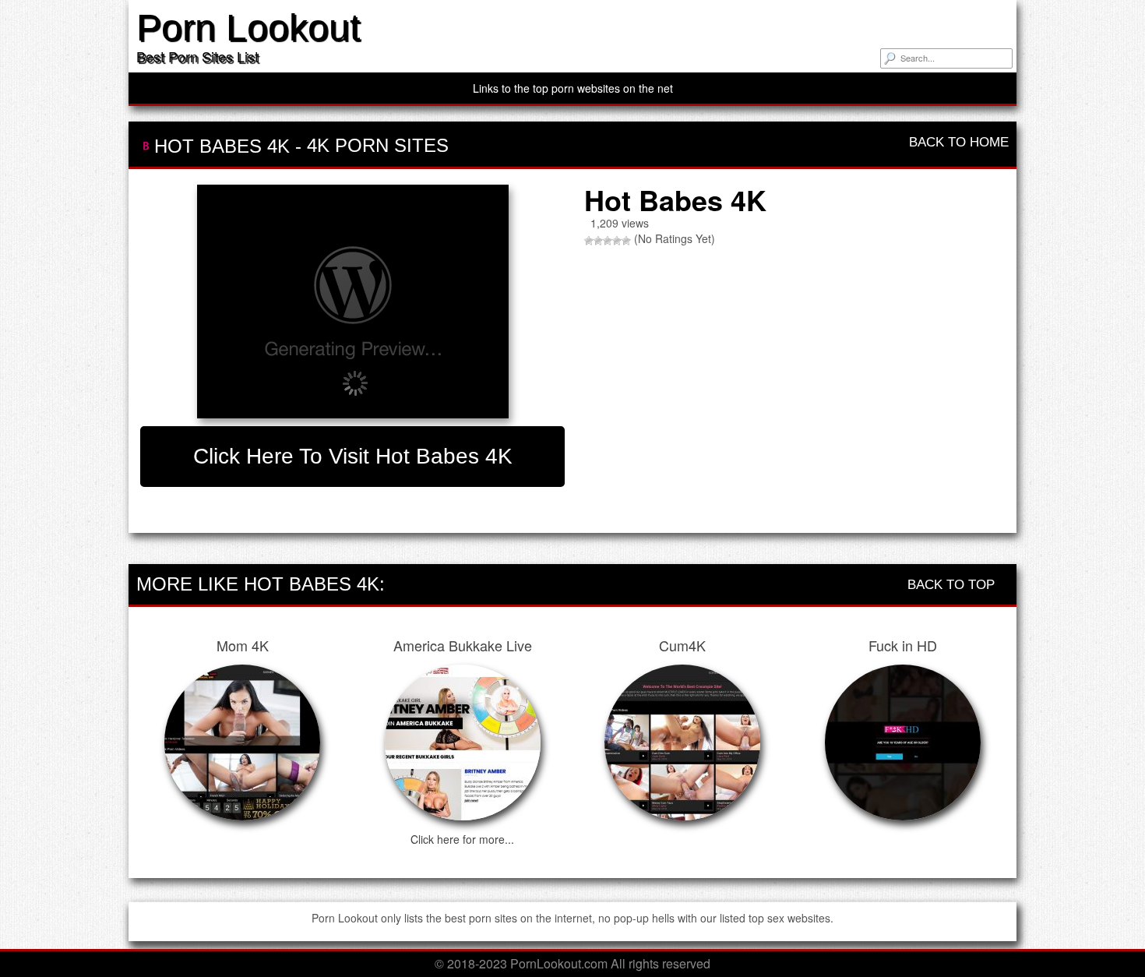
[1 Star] (589, 240)
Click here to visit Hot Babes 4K (353, 456)
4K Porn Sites (378, 145)
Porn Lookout (248, 27)
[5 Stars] (626, 240)
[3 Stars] (607, 240)
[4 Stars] (617, 240)
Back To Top (953, 584)
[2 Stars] (598, 240)
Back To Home (957, 142)
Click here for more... (462, 839)
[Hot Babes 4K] (352, 301)
